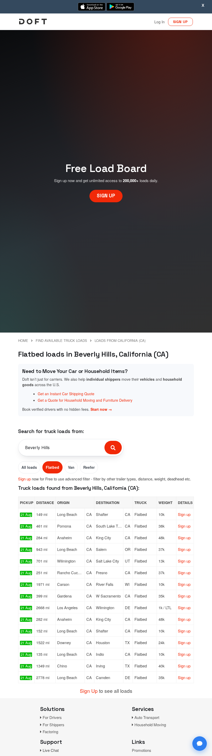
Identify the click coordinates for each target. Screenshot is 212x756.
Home (23, 340)
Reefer (89, 467)
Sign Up (89, 690)
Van (71, 467)
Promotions (141, 750)
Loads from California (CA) (120, 340)
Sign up (24, 478)
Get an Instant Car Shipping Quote (66, 393)
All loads (29, 467)
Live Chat (51, 750)
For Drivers (52, 717)
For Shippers (53, 724)
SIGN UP (180, 21)
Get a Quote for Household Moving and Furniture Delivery (85, 400)
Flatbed (52, 467)
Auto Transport (146, 717)
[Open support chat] (199, 743)
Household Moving (150, 724)
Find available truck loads (61, 340)
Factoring (50, 731)
